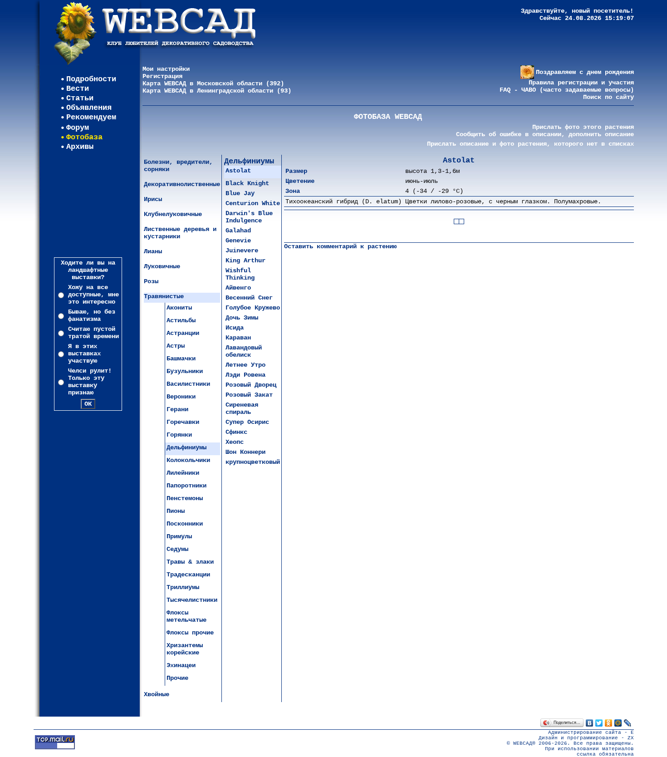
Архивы (79, 147)
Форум (77, 127)
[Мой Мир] (618, 723)
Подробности (91, 79)
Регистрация (162, 76)
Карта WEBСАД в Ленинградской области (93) (216, 90)
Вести (77, 88)
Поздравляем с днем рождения (585, 72)
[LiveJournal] (628, 723)
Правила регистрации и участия (581, 82)
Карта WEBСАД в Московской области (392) (213, 83)
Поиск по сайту (608, 97)
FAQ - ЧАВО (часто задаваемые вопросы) (567, 89)
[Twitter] (599, 723)
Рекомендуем (91, 117)
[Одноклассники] (608, 723)
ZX (631, 738)
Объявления (89, 107)
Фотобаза (84, 137)
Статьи (79, 98)
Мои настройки (166, 69)
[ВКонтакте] (589, 723)
